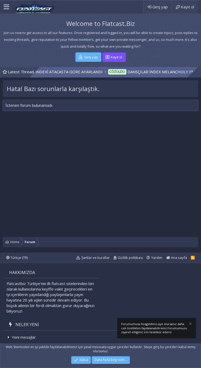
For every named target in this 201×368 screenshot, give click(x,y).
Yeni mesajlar (24, 337)
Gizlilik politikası (130, 257)
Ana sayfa (178, 257)
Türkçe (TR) (19, 257)
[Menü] (6, 7)
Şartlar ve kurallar (95, 257)
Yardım (156, 257)
